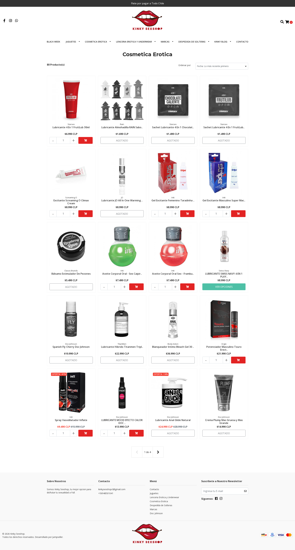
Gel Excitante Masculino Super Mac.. (224, 200)
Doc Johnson (156, 513)
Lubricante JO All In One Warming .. (122, 200)
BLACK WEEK (53, 41)
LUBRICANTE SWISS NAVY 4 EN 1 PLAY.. (223, 275)
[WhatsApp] (16, 21)
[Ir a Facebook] (4, 21)
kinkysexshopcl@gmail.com (111, 489)
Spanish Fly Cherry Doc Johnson (71, 347)
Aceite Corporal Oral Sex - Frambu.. (173, 273)
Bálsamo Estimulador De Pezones (71, 273)
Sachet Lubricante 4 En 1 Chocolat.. (173, 127)
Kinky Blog (220, 41)
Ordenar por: (184, 65)
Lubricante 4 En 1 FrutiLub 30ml (71, 127)
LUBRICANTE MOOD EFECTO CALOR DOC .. (122, 421)
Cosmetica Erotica (96, 41)
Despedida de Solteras (191, 41)
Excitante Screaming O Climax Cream (71, 202)
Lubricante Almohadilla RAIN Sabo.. (122, 127)
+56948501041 (105, 493)
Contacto (242, 41)
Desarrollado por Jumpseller (49, 537)
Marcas (165, 41)
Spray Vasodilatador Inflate (71, 420)
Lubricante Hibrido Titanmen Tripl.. (122, 347)
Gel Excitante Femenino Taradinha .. (172, 200)
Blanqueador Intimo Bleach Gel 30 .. (173, 347)
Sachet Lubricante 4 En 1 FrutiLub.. (223, 127)
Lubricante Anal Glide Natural (173, 420)
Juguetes (71, 41)
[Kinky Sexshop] (147, 21)
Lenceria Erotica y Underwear (134, 41)
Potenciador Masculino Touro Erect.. (224, 348)
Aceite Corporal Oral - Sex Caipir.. (122, 273)
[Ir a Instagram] (10, 21)
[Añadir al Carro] (85, 140)
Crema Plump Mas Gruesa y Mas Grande (224, 421)
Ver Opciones (224, 286)
